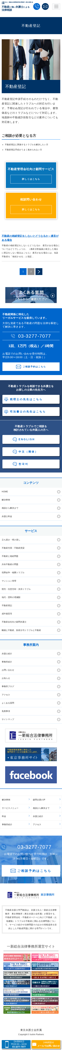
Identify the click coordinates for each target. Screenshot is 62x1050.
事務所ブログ (8, 686)
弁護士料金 (7, 516)
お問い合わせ (8, 670)
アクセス (6, 695)
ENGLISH (27, 439)
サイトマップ (8, 719)
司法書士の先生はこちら (28, 411)
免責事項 (6, 711)
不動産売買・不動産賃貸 (13, 548)
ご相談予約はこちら (34, 366)
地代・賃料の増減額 (11, 597)
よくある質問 (8, 703)
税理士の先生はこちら (26, 399)
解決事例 (6, 500)
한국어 (23, 463)
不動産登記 (7, 605)
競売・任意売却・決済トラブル (16, 589)
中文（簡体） (28, 451)
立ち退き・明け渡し (11, 540)
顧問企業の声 (39, 800)
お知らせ (6, 678)
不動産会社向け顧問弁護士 (14, 622)
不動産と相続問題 (10, 556)
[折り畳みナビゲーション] (56, 6)
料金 (4, 816)
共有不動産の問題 (10, 564)
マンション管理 (9, 581)
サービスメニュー (10, 808)
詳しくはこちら (31, 179)
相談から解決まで (10, 508)
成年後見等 (7, 613)
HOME (5, 491)
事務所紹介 (7, 662)
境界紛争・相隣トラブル (13, 572)
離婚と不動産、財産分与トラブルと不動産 (21, 630)
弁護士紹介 (7, 653)
